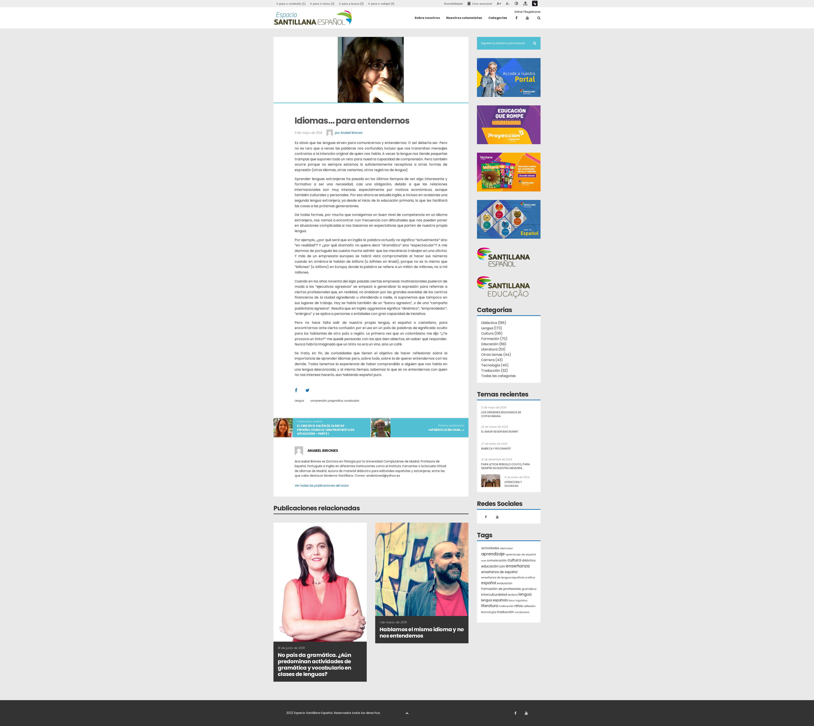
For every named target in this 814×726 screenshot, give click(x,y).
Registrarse (533, 12)
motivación (506, 606)
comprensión (318, 400)
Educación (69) (493, 344)
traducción (505, 612)
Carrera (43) (492, 359)
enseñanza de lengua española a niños (508, 577)
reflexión (529, 606)
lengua (525, 594)
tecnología (488, 612)
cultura (514, 560)
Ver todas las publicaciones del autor (322, 485)
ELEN (502, 566)
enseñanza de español (499, 572)
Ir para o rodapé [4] (381, 4)
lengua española (494, 600)
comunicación (497, 560)
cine (483, 560)
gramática (529, 589)
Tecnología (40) (495, 365)
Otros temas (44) (496, 354)
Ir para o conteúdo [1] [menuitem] (290, 4)
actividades (490, 548)
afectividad (506, 548)
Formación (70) (494, 338)
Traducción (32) (494, 370)
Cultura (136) (492, 333)
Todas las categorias (498, 375)
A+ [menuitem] (499, 3)
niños (518, 606)
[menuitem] (322, 3)
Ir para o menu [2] (322, 4)
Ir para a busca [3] (351, 4)
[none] (516, 3)
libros (512, 600)
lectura (513, 594)
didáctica (528, 560)
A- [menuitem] (507, 3)
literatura (489, 605)
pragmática (335, 400)
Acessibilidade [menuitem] (453, 4)
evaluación (504, 583)
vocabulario (351, 400)
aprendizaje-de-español (521, 554)
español (488, 582)
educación (490, 566)
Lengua (299, 400)
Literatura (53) (493, 349)
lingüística (521, 600)
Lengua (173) (491, 328)
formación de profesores (501, 588)
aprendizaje (493, 554)
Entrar (519, 12)
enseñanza (518, 566)
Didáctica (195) (493, 322)
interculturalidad (494, 594)
